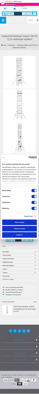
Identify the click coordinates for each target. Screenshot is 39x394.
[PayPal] (33, 380)
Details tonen (28, 216)
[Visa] (25, 383)
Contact (24, 8)
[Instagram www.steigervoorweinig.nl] (28, 331)
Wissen (35, 302)
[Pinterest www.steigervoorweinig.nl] (19, 331)
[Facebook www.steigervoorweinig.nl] (10, 331)
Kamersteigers (6, 255)
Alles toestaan (19, 222)
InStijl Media (9, 377)
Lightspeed (33, 375)
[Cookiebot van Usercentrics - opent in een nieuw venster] (28, 157)
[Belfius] (22, 380)
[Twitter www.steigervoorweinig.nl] (15, 331)
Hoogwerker (6, 276)
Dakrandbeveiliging (8, 265)
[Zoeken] (37, 20)
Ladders (4, 269)
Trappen (4, 272)
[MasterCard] (19, 383)
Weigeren (19, 235)
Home (4, 45)
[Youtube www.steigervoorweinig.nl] (24, 331)
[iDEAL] (11, 380)
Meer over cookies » (19, 6)
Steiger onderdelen (8, 258)
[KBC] (28, 380)
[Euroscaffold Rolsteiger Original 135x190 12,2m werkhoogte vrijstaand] (7, 310)
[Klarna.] (14, 383)
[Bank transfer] (5, 380)
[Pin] (17, 380)
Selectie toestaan (19, 228)
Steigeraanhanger (7, 262)
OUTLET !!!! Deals (8, 279)
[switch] (34, 196)
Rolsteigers (11, 45)
